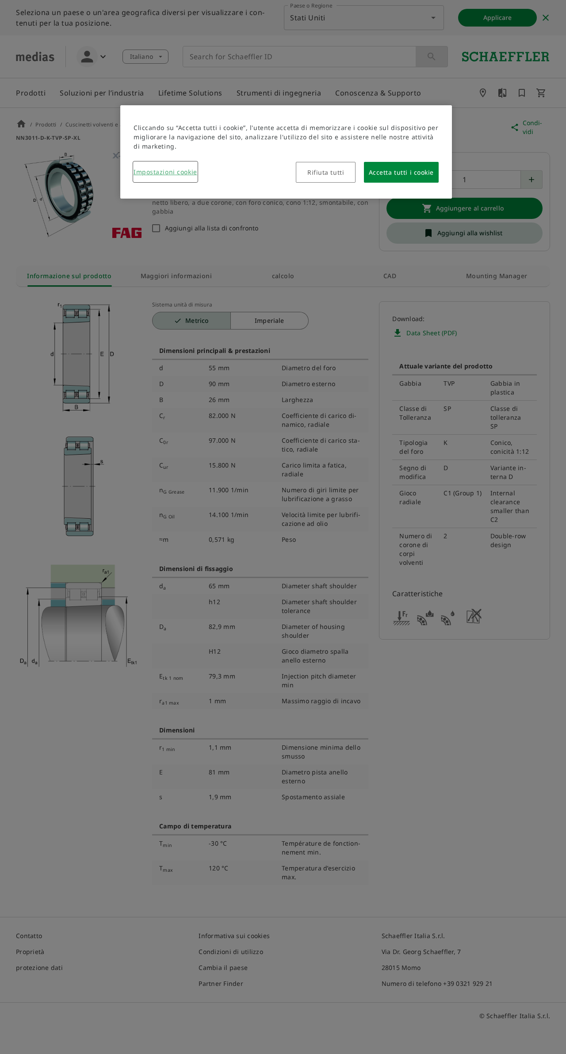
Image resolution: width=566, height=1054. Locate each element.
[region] (286, 152)
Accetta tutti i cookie (401, 172)
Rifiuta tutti (325, 172)
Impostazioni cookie (165, 172)
